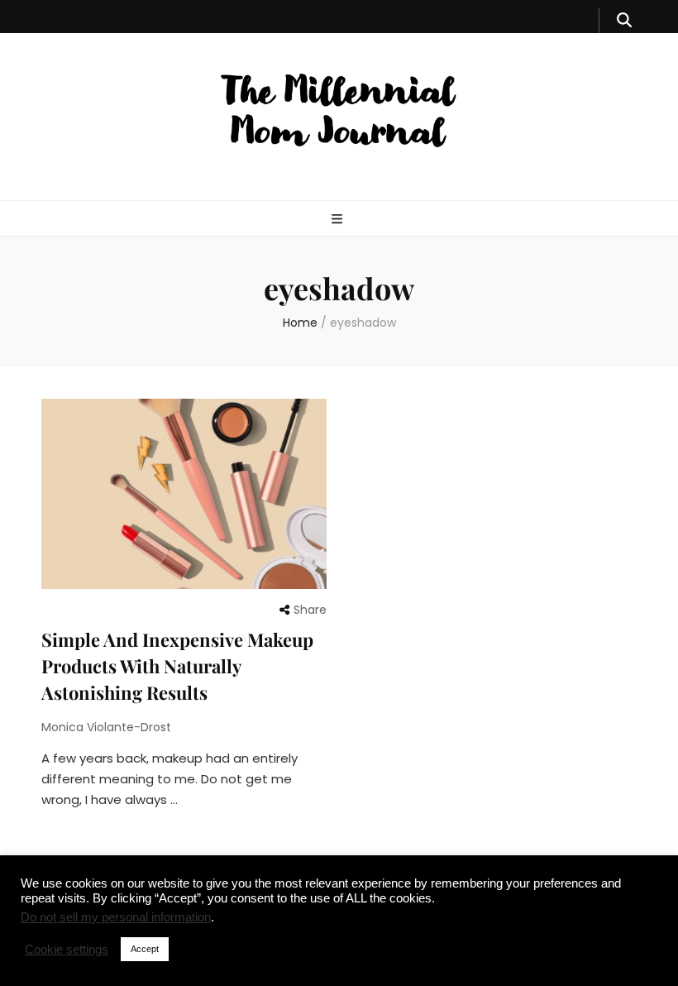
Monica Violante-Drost (106, 727)
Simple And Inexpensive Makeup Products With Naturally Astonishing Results (177, 666)
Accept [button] (145, 949)
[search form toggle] (624, 20)
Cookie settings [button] (66, 949)
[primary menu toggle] (339, 219)
